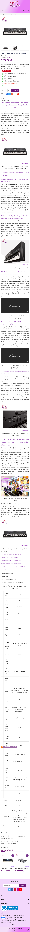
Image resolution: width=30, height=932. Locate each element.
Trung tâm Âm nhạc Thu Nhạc (15, 582)
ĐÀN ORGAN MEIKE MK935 (21, 868)
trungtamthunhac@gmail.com (11, 924)
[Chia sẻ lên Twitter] (9, 94)
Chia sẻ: (3, 93)
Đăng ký (22, 885)
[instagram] (18, 889)
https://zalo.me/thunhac (10, 579)
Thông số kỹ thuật (5, 100)
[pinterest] (15, 889)
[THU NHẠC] (15, 5)
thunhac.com (9, 573)
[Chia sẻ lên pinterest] (12, 94)
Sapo (18, 930)
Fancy (15, 93)
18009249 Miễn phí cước (10, 746)
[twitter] (9, 889)
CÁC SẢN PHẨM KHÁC (7, 850)
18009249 (8, 922)
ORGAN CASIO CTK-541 (6, 868)
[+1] (18, 94)
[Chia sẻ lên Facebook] (7, 94)
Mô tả (2, 98)
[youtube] (20, 889)
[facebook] (12, 889)
